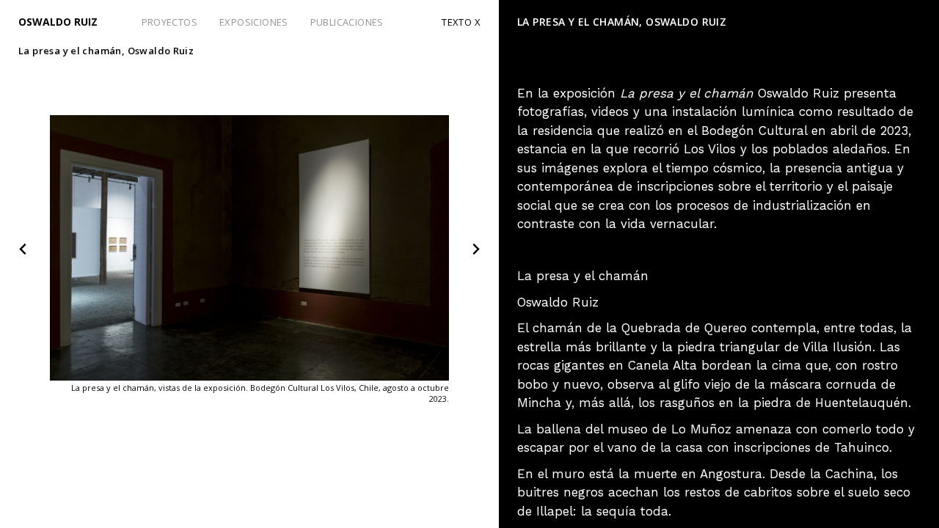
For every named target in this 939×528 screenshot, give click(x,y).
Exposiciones (253, 22)
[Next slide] (475, 250)
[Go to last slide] (23, 250)
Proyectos (170, 22)
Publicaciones (347, 22)
